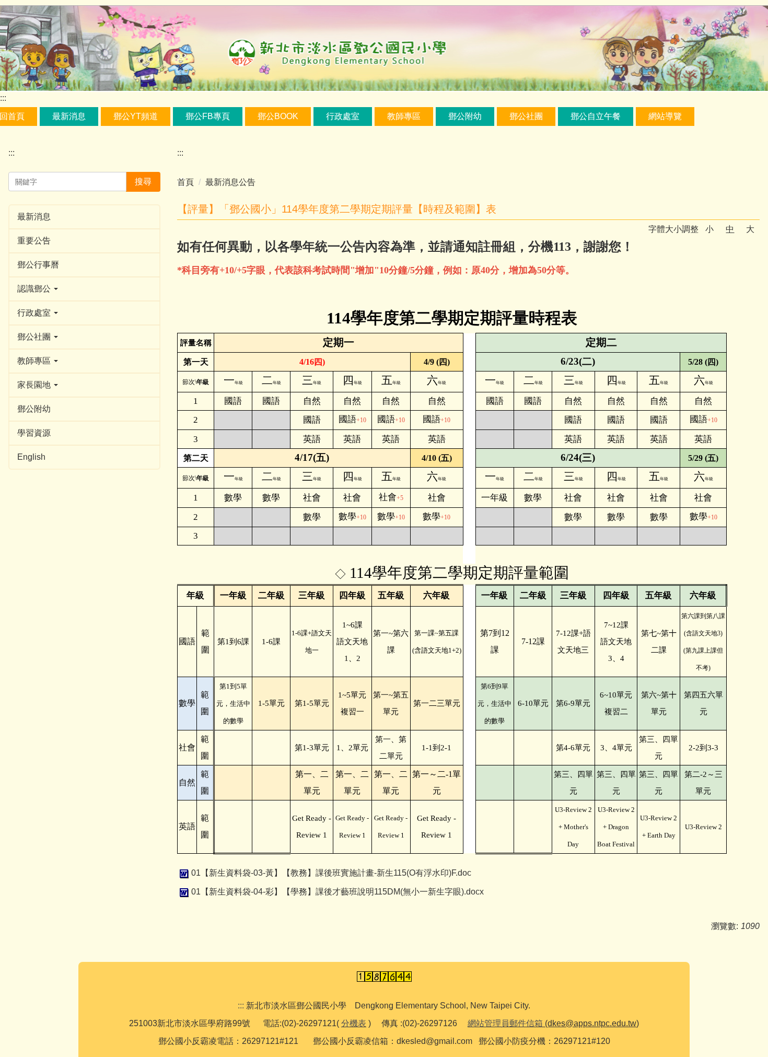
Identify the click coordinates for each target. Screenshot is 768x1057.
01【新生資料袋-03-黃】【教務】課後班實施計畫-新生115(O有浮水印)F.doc (331, 872)
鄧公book (278, 116)
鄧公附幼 (465, 116)
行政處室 (342, 116)
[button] (84, 288)
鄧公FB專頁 (207, 116)
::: (3, 98)
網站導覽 (665, 116)
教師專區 (404, 116)
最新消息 (69, 116)
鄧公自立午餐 (596, 116)
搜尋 (143, 181)
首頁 (185, 182)
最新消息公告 (230, 182)
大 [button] (750, 229)
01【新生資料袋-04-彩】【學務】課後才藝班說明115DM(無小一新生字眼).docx (337, 891)
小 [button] (709, 229)
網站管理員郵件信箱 (505, 1023)
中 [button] (730, 229)
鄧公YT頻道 (135, 116)
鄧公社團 (526, 116)
